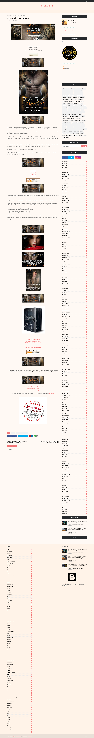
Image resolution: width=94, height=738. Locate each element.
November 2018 (74, 364)
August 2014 (74, 476)
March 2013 (74, 513)
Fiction (68, 103)
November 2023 (74, 233)
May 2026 (74, 167)
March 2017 (74, 408)
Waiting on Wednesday (67, 129)
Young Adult (76, 131)
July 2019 (74, 347)
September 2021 (74, 290)
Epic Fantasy (65, 101)
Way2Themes (18, 736)
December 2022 (74, 257)
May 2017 (74, 404)
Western (75, 129)
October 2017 (74, 393)
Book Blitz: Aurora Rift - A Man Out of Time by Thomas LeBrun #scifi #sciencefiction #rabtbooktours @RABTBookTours (77, 523)
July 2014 (74, 478)
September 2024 (74, 211)
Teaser (83, 124)
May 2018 (74, 378)
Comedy (75, 97)
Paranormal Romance (73, 116)
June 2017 (74, 402)
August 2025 (74, 187)
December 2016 (74, 415)
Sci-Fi (77, 122)
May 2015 (74, 456)
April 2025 (74, 196)
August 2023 (74, 240)
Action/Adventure (69, 88)
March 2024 (74, 224)
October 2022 (74, 262)
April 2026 (74, 170)
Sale (73, 122)
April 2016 (74, 432)
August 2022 (74, 266)
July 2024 (74, 216)
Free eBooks (74, 103)
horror (77, 133)
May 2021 (74, 299)
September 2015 (74, 448)
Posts (65, 67)
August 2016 (74, 424)
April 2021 (74, 301)
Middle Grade (70, 112)
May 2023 (74, 246)
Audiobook (83, 88)
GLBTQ (80, 103)
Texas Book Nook (47, 6)
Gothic (69, 105)
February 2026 (74, 174)
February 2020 (74, 332)
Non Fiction (73, 114)
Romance (12, 15)
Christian (64, 97)
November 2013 (74, 496)
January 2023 (74, 255)
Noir (69, 114)
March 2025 (74, 198)
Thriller (64, 126)
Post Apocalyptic (70, 118)
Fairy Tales (80, 101)
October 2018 (74, 367)
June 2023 (74, 244)
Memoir (64, 112)
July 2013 (74, 505)
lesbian (82, 133)
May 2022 (74, 273)
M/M (82, 109)
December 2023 (74, 231)
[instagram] (86, 1)
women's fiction (82, 135)
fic (69, 133)
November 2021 (74, 286)
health (73, 133)
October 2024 (74, 209)
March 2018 (74, 382)
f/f (66, 133)
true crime (75, 135)
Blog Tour (71, 90)
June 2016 (74, 428)
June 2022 (74, 270)
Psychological (65, 120)
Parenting (82, 116)
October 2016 (74, 419)
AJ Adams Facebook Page (33, 390)
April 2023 (74, 248)
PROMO (13, 432)
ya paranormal (65, 137)
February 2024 (74, 227)
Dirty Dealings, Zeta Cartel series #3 (33, 342)
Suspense (78, 124)
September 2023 (74, 237)
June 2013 (74, 507)
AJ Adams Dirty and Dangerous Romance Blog (33, 386)
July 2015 (74, 452)
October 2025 (74, 183)
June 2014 (74, 480)
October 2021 (74, 288)
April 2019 (74, 353)
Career (81, 93)
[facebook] (82, 1)
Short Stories (65, 124)
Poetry (63, 118)
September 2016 (74, 421)
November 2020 (74, 312)
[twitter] (84, 1)
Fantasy (64, 103)
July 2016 (74, 426)
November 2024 (74, 207)
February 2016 (74, 437)
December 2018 (74, 362)
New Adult (82, 112)
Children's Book (79, 95)
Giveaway (64, 105)
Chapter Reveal (65, 95)
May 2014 (74, 483)
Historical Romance (72, 107)
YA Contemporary (82, 129)
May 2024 (74, 220)
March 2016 (74, 434)
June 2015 (74, 454)
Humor (84, 107)
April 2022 (74, 275)
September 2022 (74, 264)
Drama (75, 99)
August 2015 (74, 450)
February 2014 (74, 489)
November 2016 (74, 417)
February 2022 (74, 279)
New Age (64, 114)
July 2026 (74, 163)
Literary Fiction (76, 109)
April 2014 (74, 485)
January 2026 (74, 176)
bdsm (81, 131)
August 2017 (74, 397)
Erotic (70, 101)
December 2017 (74, 389)
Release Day (18, 432)
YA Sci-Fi (70, 131)
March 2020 (74, 329)
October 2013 (74, 498)
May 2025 (74, 194)
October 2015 (74, 445)
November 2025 (74, 181)
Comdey (69, 97)
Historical (64, 107)
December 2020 (74, 310)
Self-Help (81, 122)
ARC (63, 88)
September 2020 (74, 316)
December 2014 (74, 467)
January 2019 (74, 360)
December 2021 (74, 283)
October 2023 (74, 235)
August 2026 (74, 161)
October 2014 (74, 472)
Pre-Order (77, 118)
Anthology (77, 88)
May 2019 (74, 351)
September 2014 (74, 474)
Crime (71, 99)
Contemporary (81, 97)
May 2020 (74, 325)
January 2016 (74, 439)
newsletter (51, 393)
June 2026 (74, 165)
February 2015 (74, 463)
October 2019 (74, 340)
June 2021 (74, 297)
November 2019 (74, 338)
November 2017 (74, 391)
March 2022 (74, 277)
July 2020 (74, 321)
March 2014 (74, 487)
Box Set (71, 93)
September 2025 (74, 185)
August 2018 (74, 371)
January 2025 (74, 202)
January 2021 (74, 308)
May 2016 (74, 430)
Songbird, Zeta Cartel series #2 (33, 341)
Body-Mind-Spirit (78, 90)
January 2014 (74, 491)
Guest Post (83, 105)
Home (8, 1)
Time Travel (69, 126)
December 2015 (74, 441)
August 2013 (74, 502)
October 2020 (74, 314)
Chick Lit (72, 95)
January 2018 (74, 386)
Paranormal (65, 116)
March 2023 (74, 251)
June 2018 (74, 375)
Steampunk (72, 124)
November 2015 (74, 443)
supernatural (68, 135)
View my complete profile (73, 22)
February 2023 (74, 253)
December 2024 (74, 205)
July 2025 (74, 189)
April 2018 (74, 380)
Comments (66, 68)
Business (76, 93)
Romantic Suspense (66, 122)
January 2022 (74, 281)
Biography (64, 90)
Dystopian (80, 99)
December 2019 (74, 336)
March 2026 (74, 172)
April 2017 (74, 406)
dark (63, 133)
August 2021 (74, 292)
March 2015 (74, 461)
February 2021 (74, 305)
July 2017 (74, 399)
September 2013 (74, 500)
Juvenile (69, 109)
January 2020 (74, 334)
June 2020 (74, 323)
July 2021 (74, 294)
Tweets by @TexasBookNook (69, 31)
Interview (64, 109)
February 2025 (74, 200)
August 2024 (74, 213)
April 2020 (74, 327)
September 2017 (74, 395)
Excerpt (75, 101)
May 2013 (74, 509)
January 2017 (74, 413)
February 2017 (74, 410)
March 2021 (74, 303)
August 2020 (74, 318)
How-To (79, 107)
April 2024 (74, 222)
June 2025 (74, 192)
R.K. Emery (9, 20)
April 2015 (74, 459)
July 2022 (74, 268)
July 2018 (74, 373)
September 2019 (74, 343)
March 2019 (74, 356)
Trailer (75, 126)
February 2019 (74, 358)
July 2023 (74, 242)
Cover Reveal (65, 99)
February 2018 (74, 384)
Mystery (76, 112)
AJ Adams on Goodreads (33, 388)
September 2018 (74, 369)
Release (71, 120)
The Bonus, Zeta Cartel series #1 (33, 339)
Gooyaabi (30, 736)
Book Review (65, 93)
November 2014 (74, 470)
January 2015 (74, 465)
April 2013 (74, 511)
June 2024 (74, 218)
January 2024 (74, 229)
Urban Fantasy (82, 126)
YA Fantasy (64, 131)
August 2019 (74, 345)
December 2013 (74, 494)
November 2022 (74, 259)
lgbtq (63, 135)
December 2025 (74, 178)
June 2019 (74, 349)
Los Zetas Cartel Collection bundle (33, 347)
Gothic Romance (76, 105)
